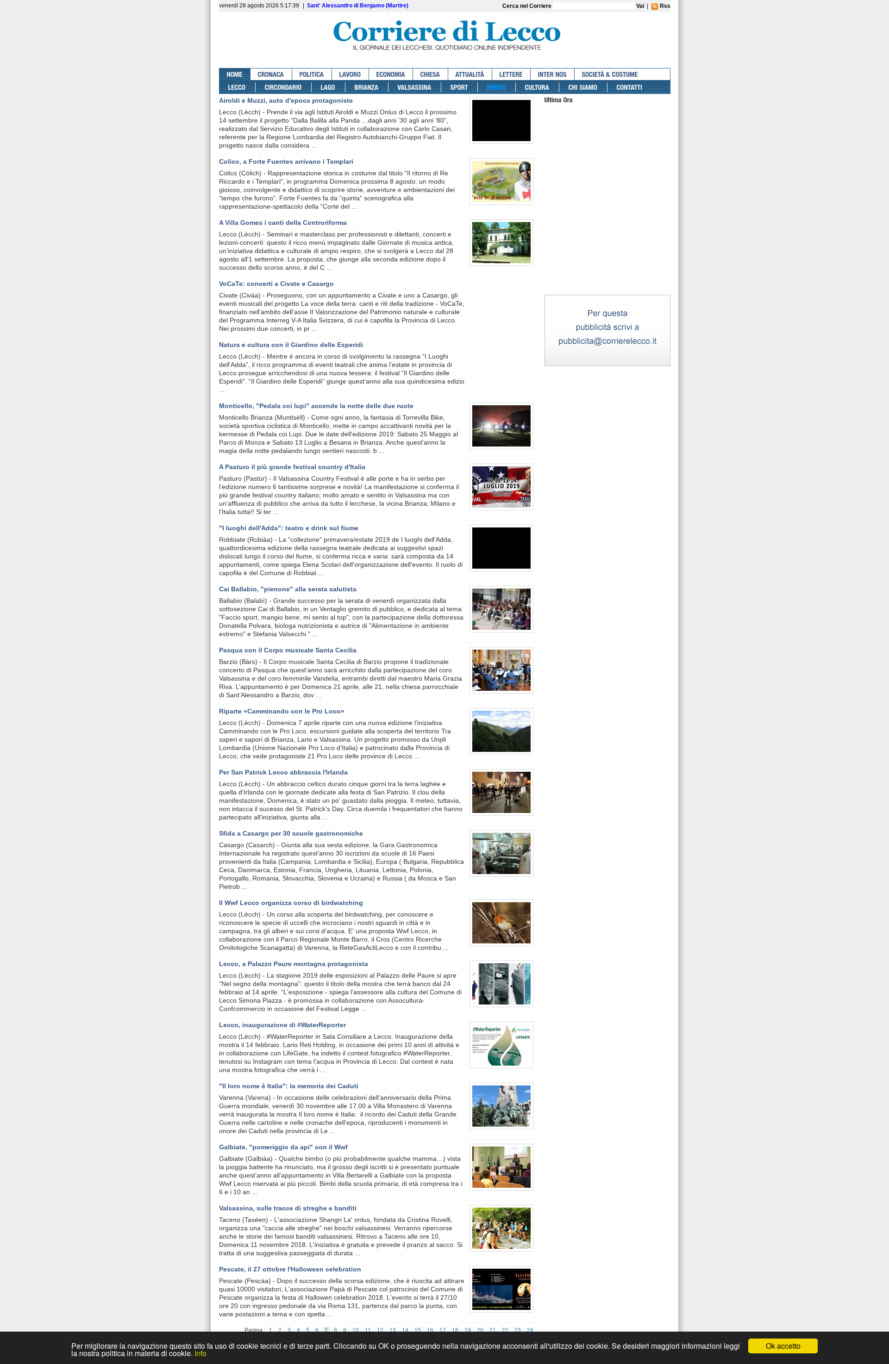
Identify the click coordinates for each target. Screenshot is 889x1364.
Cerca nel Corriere (527, 6)
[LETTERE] (511, 74)
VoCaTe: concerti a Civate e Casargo (276, 283)
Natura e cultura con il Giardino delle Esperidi (291, 344)
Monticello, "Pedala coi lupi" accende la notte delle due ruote (316, 406)
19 (467, 1330)
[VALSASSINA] (414, 87)
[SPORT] (459, 87)
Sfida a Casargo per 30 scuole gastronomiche (291, 833)
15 (417, 1330)
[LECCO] (237, 87)
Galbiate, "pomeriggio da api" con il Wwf (283, 1147)
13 (392, 1330)
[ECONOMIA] (391, 74)
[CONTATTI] (629, 87)
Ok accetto (783, 1345)
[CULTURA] (537, 87)
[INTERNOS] (553, 74)
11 (368, 1330)
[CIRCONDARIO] (284, 87)
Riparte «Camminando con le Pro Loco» (281, 711)
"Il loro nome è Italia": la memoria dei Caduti (288, 1086)
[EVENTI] (497, 87)
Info (200, 1353)
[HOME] (234, 74)
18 (455, 1330)
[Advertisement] (607, 235)
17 (442, 1330)
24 (530, 1330)
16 (430, 1330)
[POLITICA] (312, 74)
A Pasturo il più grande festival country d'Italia (292, 467)
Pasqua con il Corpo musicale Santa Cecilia (288, 650)
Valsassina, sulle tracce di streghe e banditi (288, 1208)
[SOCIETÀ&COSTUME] (610, 74)
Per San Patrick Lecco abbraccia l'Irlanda (283, 772)
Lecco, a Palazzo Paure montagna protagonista (293, 964)
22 (505, 1330)
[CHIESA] (430, 74)
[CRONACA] (271, 74)
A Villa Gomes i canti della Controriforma (283, 222)
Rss (664, 6)
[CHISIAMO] (583, 87)
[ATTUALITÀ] (470, 74)
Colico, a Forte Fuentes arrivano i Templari (286, 161)
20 (480, 1330)
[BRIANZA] (366, 87)
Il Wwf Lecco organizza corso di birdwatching (291, 902)
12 (380, 1330)
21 (492, 1330)
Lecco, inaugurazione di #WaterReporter (282, 1025)
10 (355, 1330)
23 (517, 1330)
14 (405, 1330)
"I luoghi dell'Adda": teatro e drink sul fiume (288, 528)
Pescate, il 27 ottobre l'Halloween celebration (290, 1269)
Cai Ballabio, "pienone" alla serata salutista (288, 589)
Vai (640, 6)
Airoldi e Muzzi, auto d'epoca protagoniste (286, 100)
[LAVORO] (350, 74)
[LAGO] (328, 87)
